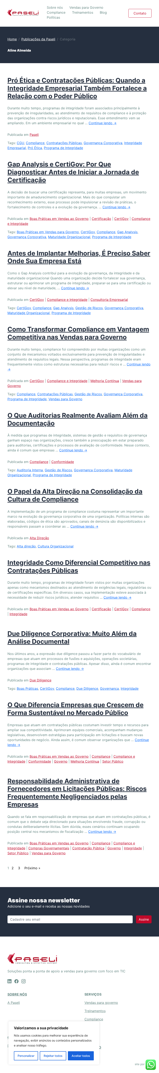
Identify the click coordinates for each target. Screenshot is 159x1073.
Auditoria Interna (30, 470)
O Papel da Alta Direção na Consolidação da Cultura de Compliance (74, 495)
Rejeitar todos (53, 1055)
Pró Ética (35, 148)
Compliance (56, 12)
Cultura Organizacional (55, 546)
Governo (60, 761)
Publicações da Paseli (38, 39)
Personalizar (26, 1055)
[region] (53, 1043)
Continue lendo (103, 123)
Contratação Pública (88, 848)
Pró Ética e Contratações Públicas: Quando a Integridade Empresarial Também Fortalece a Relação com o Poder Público (77, 88)
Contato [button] (140, 13)
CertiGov (121, 219)
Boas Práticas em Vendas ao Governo (59, 219)
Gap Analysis (127, 232)
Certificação (101, 219)
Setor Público (112, 761)
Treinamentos (82, 12)
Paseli (34, 135)
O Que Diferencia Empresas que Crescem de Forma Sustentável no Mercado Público (75, 708)
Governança (109, 688)
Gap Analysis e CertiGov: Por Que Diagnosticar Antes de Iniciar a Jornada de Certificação (73, 171)
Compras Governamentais (48, 848)
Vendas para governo (101, 1003)
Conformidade (62, 462)
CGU (20, 143)
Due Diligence (40, 680)
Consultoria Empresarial (109, 300)
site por (140, 1064)
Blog (103, 12)
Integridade (18, 614)
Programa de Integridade (63, 148)
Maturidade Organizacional (69, 237)
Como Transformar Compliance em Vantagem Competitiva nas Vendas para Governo (78, 333)
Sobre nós (55, 7)
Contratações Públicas (64, 143)
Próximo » (32, 868)
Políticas (53, 17)
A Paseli (13, 1003)
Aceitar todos (81, 1055)
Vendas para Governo (86, 7)
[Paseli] (23, 12)
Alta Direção (39, 538)
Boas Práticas (27, 688)
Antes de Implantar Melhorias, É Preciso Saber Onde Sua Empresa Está (78, 257)
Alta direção (26, 546)
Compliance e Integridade (67, 300)
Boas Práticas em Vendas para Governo (48, 232)
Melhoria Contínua (104, 381)
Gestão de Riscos (89, 308)
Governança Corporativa (103, 143)
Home (12, 39)
